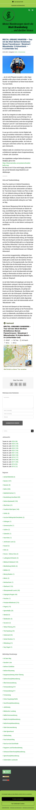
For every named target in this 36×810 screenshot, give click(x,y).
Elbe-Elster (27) (8, 505)
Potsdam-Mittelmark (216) (11, 602)
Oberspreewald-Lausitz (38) (12, 590)
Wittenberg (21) (8, 643)
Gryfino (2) (7, 529)
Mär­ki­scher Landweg (10, 711)
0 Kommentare (21, 52)
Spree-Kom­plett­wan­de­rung (11, 756)
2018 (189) (15, 460)
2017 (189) (15, 462)
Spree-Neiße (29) (8, 611)
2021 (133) (15, 453)
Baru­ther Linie (8, 662)
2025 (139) (15, 444)
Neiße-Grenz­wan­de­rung (10, 715)
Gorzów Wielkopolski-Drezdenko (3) (14, 517)
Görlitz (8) (6, 513)
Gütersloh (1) (7, 534)
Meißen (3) (7, 570)
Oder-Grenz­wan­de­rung (10, 727)
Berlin (16, 52)
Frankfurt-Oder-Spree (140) (11, 509)
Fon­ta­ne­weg (7, 695)
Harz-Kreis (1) (8, 538)
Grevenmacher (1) (9, 525)
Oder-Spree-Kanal (9, 731)
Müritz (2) (6, 578)
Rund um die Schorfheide (11, 743)
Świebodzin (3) (8, 619)
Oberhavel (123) (8, 586)
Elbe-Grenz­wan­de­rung (10, 683)
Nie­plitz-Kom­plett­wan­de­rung (12, 719)
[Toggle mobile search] (29, 10)
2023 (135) (15, 448)
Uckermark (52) (8, 635)
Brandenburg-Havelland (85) (12, 497)
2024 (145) (15, 446)
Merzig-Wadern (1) (9, 574)
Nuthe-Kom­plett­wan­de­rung (11, 723)
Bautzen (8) (7, 485)
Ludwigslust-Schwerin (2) (11, 558)
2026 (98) (15, 441)
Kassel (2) (7, 546)
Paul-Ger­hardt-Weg (9, 739)
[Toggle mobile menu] (32, 10)
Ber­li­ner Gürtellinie (9, 666)
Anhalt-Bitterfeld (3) (9, 477)
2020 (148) (15, 455)
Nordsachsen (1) (8, 582)
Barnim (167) (7, 481)
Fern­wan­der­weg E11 (9, 691)
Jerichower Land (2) (9, 542)
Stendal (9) (7, 615)
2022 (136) (15, 450)
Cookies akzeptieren (18, 799)
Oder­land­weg (7, 735)
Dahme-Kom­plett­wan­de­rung (12, 679)
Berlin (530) (7, 489)
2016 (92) (15, 464)
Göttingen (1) (7, 521)
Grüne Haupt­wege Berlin (11, 699)
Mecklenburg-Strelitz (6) (11, 566)
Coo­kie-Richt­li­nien (5, 807)
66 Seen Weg (7, 658)
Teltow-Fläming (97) (9, 627)
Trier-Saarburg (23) (9, 631)
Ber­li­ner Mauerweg (9, 670)
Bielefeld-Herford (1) (9, 493)
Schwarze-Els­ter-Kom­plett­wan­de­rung (14, 752)
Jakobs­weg (7, 707)
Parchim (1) (7, 598)
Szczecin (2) (7, 623)
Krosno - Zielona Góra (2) (11, 554)
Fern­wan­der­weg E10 (9, 687)
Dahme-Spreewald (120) (11, 501)
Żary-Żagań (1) (8, 647)
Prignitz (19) (7, 606)
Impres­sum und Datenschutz (16, 807)
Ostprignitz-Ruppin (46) (10, 594)
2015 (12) (15, 466)
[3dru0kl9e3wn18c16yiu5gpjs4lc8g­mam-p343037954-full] (18, 64)
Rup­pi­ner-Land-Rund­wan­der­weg (13, 748)
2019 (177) (15, 457)
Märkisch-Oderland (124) (11, 562)
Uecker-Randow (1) (9, 639)
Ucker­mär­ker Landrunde (11, 760)
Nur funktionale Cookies (18, 803)
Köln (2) (6, 550)
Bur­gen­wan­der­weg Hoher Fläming (14, 675)
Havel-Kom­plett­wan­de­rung (11, 703)
